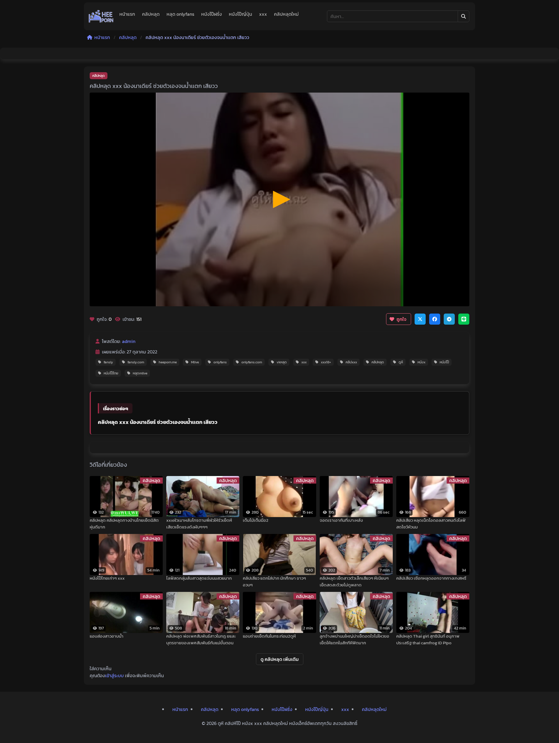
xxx (263, 13)
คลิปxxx (351, 362)
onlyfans (220, 362)
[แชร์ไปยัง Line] (463, 319)
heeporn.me (168, 362)
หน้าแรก (127, 13)
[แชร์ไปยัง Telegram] (449, 319)
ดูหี (401, 362)
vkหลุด (282, 362)
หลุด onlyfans (180, 13)
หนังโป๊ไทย (111, 373)
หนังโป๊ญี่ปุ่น (240, 13)
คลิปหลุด (151, 13)
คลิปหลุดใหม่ (286, 13)
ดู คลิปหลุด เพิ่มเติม (280, 659)
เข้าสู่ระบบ (114, 675)
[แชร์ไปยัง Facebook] (434, 319)
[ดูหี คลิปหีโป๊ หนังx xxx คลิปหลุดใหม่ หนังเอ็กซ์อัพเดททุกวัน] (101, 16)
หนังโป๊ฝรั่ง (211, 13)
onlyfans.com (251, 362)
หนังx (421, 362)
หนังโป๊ (444, 362)
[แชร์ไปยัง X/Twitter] (420, 319)
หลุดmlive (140, 373)
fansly (108, 362)
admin (128, 341)
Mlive (195, 362)
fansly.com (136, 362)
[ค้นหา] (463, 16)
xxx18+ (326, 362)
